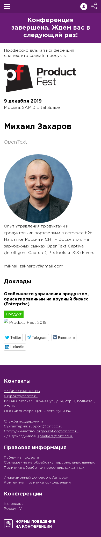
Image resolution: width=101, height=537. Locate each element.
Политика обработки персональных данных (44, 467)
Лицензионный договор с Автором (36, 477)
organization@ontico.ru (57, 431)
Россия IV (13, 508)
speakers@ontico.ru (55, 436)
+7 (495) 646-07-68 (22, 391)
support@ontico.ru (21, 396)
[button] (13, 337)
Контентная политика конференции (37, 482)
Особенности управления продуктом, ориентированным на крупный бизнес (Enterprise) (46, 299)
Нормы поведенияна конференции (35, 524)
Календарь (13, 503)
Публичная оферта (21, 457)
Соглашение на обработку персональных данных (49, 462)
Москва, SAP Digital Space (32, 108)
